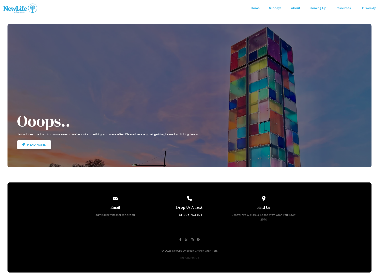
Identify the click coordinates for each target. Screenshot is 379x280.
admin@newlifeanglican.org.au (115, 215)
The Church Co (189, 258)
